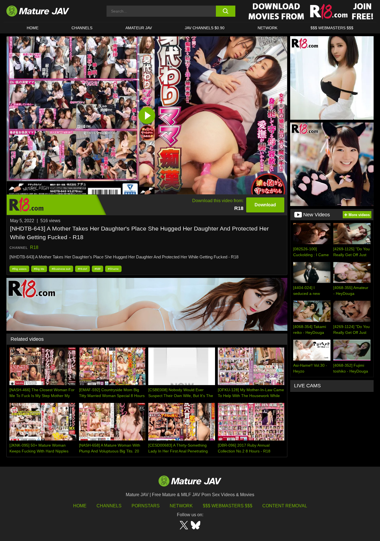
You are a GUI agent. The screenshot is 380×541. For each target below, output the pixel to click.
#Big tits (39, 268)
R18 (34, 247)
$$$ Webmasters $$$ (227, 505)
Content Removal (284, 505)
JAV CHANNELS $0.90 (204, 28)
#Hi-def (82, 268)
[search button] (225, 11)
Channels (109, 505)
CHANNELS (81, 28)
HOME (32, 28)
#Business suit (61, 268)
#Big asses (19, 268)
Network (267, 28)
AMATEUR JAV (138, 28)
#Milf (97, 268)
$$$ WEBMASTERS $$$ (331, 28)
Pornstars (146, 505)
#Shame (113, 268)
